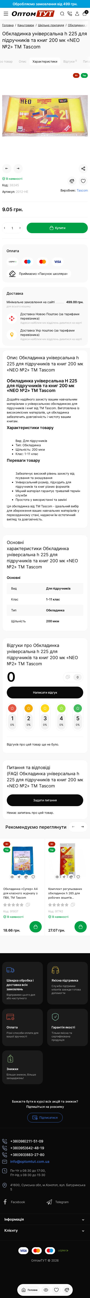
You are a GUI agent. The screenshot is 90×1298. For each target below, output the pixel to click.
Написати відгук (45, 692)
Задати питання (45, 800)
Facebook (18, 1202)
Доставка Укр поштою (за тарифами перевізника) (47, 332)
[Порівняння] (66, 1290)
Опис (22, 61)
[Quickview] (12, 877)
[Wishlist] (83, 181)
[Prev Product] (6, 168)
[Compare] (71, 181)
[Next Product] (18, 168)
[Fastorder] (19, 877)
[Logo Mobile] (33, 13)
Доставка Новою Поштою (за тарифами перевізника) (49, 316)
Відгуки (70, 61)
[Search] (62, 13)
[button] (73, 827)
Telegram (62, 1202)
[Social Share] (83, 168)
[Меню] (6, 14)
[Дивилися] (45, 1290)
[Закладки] (56, 1290)
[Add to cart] (35, 926)
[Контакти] (69, 13)
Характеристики (45, 61)
